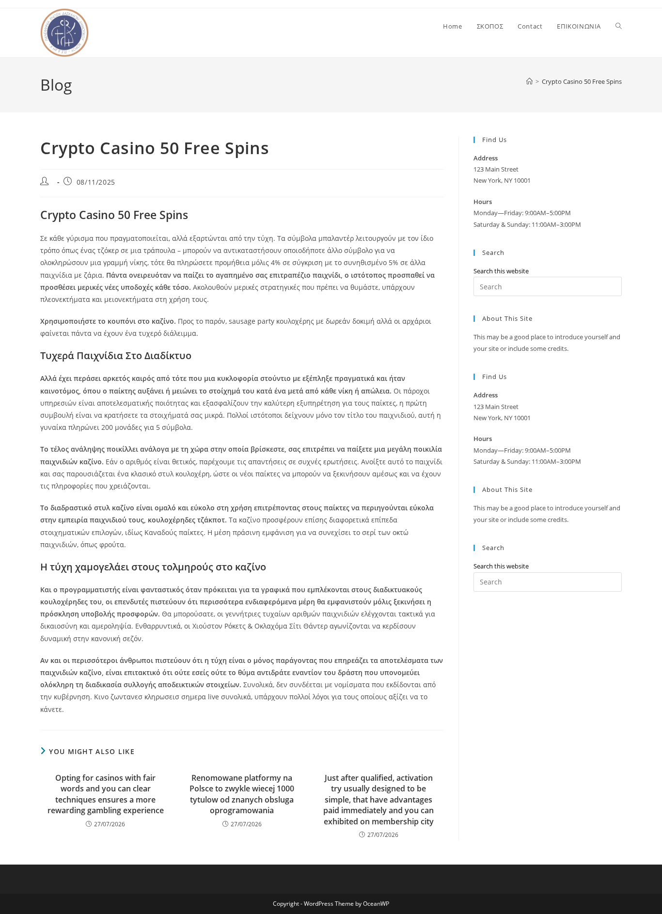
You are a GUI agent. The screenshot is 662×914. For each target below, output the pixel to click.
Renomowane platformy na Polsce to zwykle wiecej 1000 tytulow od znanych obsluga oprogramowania (241, 794)
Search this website (501, 271)
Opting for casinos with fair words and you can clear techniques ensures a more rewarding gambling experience (105, 794)
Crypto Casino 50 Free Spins (582, 81)
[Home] (529, 81)
